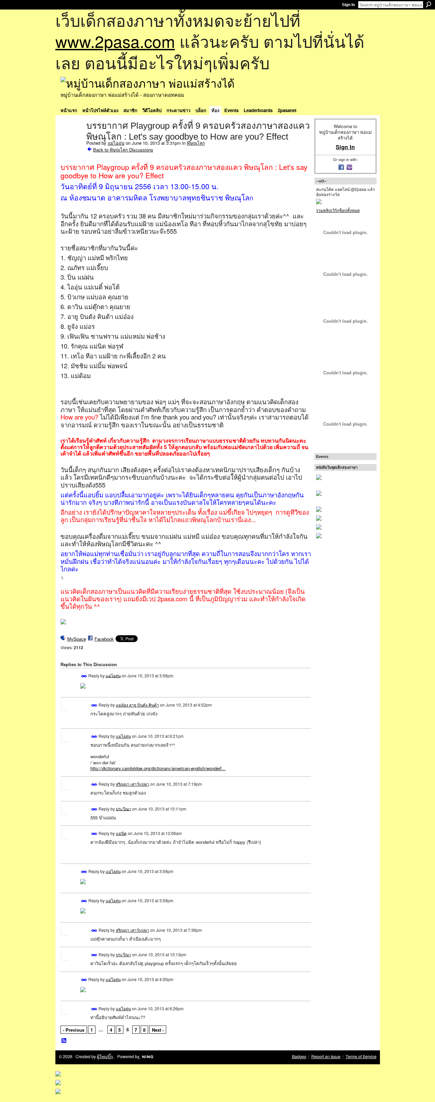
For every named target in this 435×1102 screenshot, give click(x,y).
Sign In (348, 4)
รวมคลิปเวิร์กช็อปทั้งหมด (338, 210)
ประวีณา (123, 808)
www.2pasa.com (115, 41)
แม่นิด (121, 833)
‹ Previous (73, 1030)
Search (428, 4)
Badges (299, 1056)
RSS (64, 1041)
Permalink (84, 676)
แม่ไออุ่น (116, 143)
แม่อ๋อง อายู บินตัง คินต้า (137, 705)
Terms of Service (361, 1056)
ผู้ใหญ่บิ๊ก (105, 1056)
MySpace (76, 639)
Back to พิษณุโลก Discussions (123, 149)
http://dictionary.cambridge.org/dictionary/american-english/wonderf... (158, 768)
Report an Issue (326, 1056)
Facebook (104, 639)
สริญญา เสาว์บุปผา (132, 784)
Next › (158, 1030)
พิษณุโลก (196, 143)
